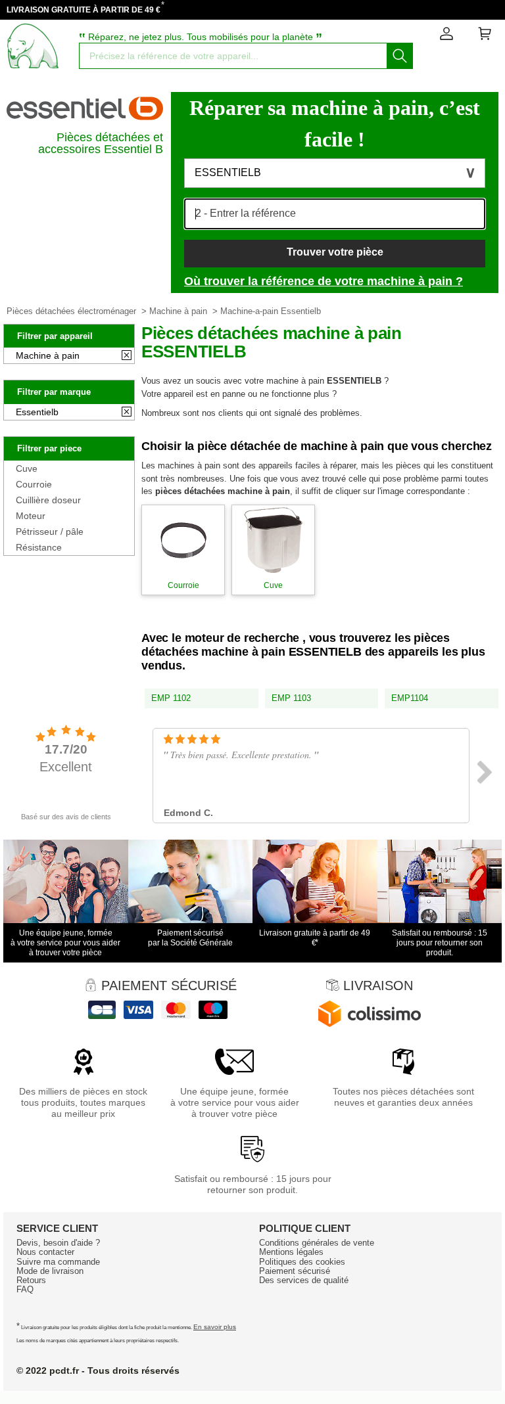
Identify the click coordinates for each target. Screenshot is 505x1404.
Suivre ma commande (58, 1262)
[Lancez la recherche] (400, 56)
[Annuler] (127, 356)
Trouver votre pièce (335, 252)
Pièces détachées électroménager (71, 311)
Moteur (30, 515)
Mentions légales (291, 1252)
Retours (31, 1280)
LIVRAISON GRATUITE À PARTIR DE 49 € (83, 9)
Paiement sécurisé (294, 1271)
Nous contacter (45, 1252)
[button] (334, 173)
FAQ (25, 1289)
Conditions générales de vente (316, 1243)
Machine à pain (178, 311)
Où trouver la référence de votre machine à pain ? (323, 281)
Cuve (26, 468)
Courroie (34, 484)
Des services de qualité (304, 1280)
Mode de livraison (50, 1271)
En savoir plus (214, 1326)
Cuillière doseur (48, 500)
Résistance (39, 547)
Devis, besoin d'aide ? (58, 1243)
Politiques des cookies (302, 1262)
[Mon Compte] (446, 36)
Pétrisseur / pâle (50, 531)
